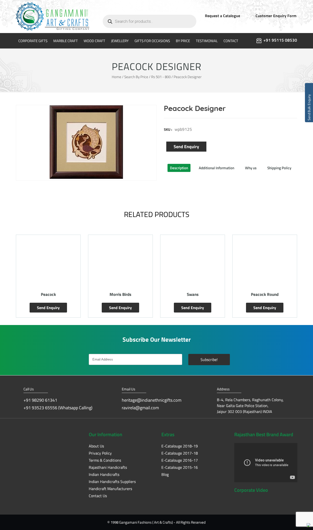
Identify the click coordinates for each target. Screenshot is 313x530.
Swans (120, 294)
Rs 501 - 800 (161, 77)
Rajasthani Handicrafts (108, 467)
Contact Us (98, 496)
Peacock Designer (265, 294)
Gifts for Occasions (152, 41)
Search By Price (136, 77)
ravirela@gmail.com (140, 407)
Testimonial (207, 41)
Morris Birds (48, 294)
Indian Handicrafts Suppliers (112, 481)
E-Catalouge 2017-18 (179, 453)
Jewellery (120, 41)
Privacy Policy (100, 453)
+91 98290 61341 (40, 400)
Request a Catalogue (222, 16)
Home (116, 77)
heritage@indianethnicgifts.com (151, 400)
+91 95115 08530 (280, 40)
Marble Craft (65, 41)
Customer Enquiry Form (276, 16)
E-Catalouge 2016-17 (179, 460)
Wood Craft (94, 41)
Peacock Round (192, 294)
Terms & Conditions (105, 460)
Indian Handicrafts (104, 474)
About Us (96, 446)
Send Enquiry (186, 146)
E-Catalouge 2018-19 (179, 446)
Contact (231, 41)
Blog (165, 474)
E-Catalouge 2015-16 (179, 467)
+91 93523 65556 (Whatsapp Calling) (57, 407)
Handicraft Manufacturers (110, 489)
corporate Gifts (32, 41)
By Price (183, 41)
